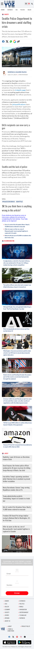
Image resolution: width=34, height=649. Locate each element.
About (10, 626)
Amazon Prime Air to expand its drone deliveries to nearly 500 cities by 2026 (17, 446)
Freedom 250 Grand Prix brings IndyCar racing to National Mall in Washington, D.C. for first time (17, 518)
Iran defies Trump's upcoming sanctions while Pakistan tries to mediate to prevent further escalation (16, 479)
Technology (22, 615)
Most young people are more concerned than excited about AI (16, 330)
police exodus (8, 201)
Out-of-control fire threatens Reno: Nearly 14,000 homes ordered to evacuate (17, 225)
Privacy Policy (26, 626)
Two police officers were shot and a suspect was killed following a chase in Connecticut (17, 286)
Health (29, 10)
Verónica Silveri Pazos (17, 72)
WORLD (21, 607)
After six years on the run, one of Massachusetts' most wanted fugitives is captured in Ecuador (16, 231)
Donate (3, 10)
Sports (7, 615)
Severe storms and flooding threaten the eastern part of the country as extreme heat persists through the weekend (17, 377)
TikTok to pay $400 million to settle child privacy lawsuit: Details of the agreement (17, 424)
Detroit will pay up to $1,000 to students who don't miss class (18, 236)
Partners (22, 618)
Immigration (23, 610)
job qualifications (19, 104)
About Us (7, 621)
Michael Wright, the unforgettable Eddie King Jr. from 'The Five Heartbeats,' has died (17, 308)
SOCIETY (7, 612)
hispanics (10, 10)
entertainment (23, 612)
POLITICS (22, 10)
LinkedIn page (20, 90)
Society (6, 14)
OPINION (7, 618)
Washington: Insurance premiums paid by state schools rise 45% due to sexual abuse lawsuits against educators (17, 353)
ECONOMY (7, 610)
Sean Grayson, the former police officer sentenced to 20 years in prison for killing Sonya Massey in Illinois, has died (16, 468)
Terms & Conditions (10, 630)
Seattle (19, 201)
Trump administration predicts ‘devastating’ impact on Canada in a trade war (16, 498)
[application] (17, 543)
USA (17, 10)
